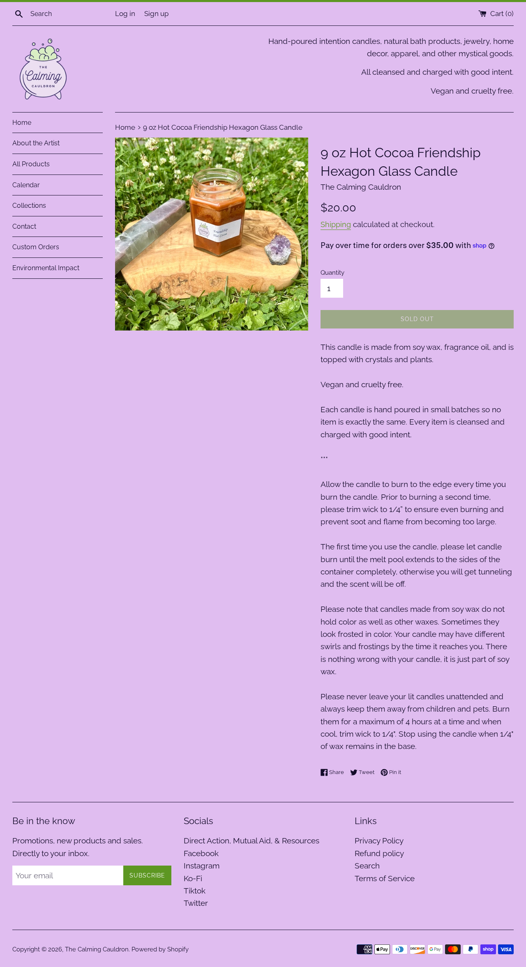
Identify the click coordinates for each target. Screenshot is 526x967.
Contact (24, 226)
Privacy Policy (379, 840)
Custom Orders (35, 247)
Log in (125, 13)
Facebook (201, 853)
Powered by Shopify (160, 949)
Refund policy (379, 853)
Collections (29, 205)
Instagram (201, 865)
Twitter (196, 902)
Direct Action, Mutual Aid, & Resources (251, 840)
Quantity (332, 272)
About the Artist (36, 143)
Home (21, 122)
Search (367, 865)
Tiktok (194, 890)
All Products (31, 164)
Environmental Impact (45, 268)
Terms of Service (385, 878)
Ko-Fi (193, 878)
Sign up (156, 13)
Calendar (26, 185)
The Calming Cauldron (97, 949)
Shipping (336, 224)
